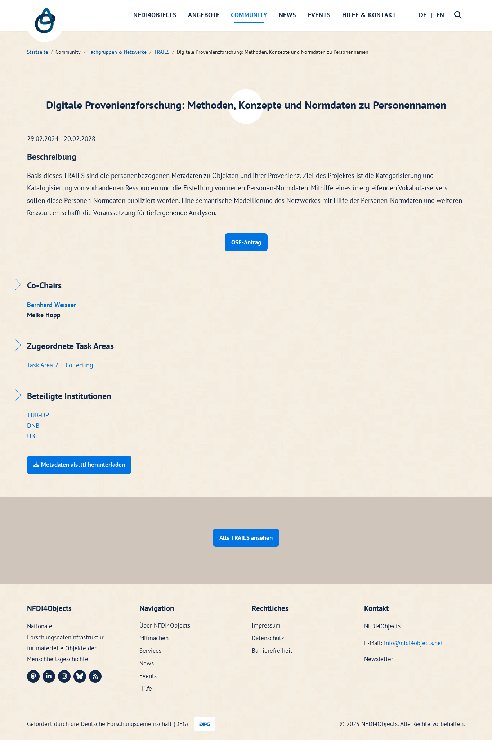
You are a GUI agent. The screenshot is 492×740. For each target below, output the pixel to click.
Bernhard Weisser (51, 305)
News (287, 15)
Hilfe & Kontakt (369, 15)
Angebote (203, 15)
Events (319, 15)
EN (440, 15)
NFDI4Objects (154, 15)
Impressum (266, 625)
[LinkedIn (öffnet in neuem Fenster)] (49, 676)
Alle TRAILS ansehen (246, 538)
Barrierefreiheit (272, 651)
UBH (33, 436)
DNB (33, 425)
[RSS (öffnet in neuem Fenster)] (95, 676)
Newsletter (378, 659)
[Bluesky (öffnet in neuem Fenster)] (79, 676)
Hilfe (145, 688)
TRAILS (161, 52)
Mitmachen (154, 638)
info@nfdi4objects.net (413, 643)
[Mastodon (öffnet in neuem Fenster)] (33, 676)
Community (249, 15)
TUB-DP (38, 415)
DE (422, 15)
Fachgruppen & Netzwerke (117, 52)
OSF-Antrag (246, 242)
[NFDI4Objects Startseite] (45, 24)
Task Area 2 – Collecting (60, 365)
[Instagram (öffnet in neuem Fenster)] (64, 676)
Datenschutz (268, 638)
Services (150, 651)
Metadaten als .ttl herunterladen (83, 465)
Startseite (37, 52)
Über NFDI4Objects (164, 625)
